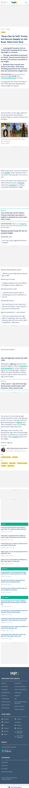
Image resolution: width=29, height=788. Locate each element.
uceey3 (21, 183)
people (15, 437)
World (2, 606)
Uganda (3, 465)
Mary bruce (11, 465)
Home (2, 29)
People (8, 29)
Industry (3, 614)
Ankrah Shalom (18, 44)
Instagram (23, 224)
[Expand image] (27, 123)
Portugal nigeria (22, 463)
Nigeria (19, 422)
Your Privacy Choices (16, 787)
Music (2, 563)
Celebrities (3, 547)
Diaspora (15, 457)
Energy (2, 531)
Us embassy (4, 463)
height (7, 173)
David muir (12, 463)
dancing (13, 185)
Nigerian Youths (6, 457)
